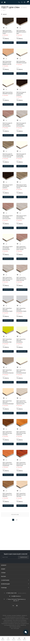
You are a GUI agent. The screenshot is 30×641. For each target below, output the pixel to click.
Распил (3, 576)
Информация (5, 583)
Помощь (4, 587)
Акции (3, 569)
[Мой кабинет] (24, 2)
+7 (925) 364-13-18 (11, 593)
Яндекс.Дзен (16, 605)
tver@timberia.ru (16, 596)
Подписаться (23, 557)
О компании (5, 580)
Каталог (3, 565)
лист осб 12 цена (15, 628)
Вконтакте (13, 605)
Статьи (3, 572)
